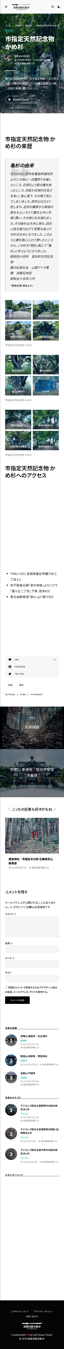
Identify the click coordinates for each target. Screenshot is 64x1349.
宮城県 (18, 25)
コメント (10, 914)
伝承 (10, 684)
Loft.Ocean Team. (43, 1334)
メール (10, 958)
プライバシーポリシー (43, 1311)
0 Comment (36, 694)
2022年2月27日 (18, 867)
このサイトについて (20, 1311)
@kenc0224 (22, 56)
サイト (8, 972)
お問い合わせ (32, 1316)
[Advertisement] (32, 125)
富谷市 (28, 25)
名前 (9, 943)
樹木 (21, 684)
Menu (6, 7)
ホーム (8, 25)
